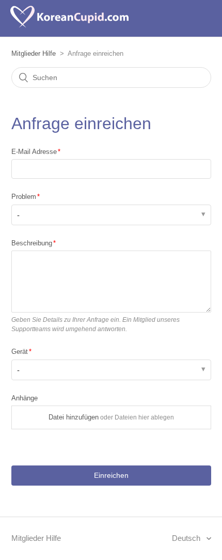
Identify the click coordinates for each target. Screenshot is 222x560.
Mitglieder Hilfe (33, 53)
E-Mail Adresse (34, 151)
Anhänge (24, 398)
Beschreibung (31, 243)
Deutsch (187, 538)
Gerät (19, 351)
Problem (23, 196)
